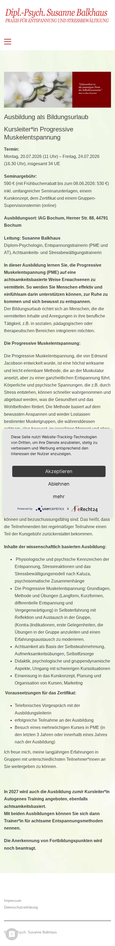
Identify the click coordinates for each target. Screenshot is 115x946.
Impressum (12, 901)
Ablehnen (59, 484)
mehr (59, 496)
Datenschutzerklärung (21, 907)
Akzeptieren (58, 471)
